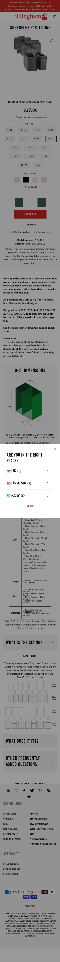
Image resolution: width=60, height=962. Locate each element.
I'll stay (30, 505)
